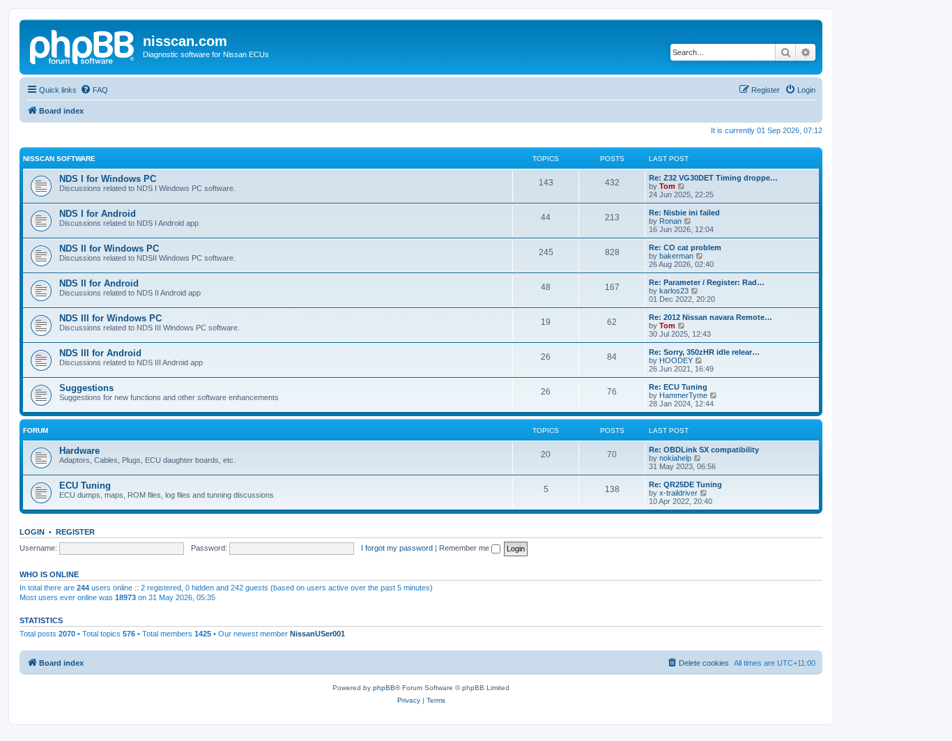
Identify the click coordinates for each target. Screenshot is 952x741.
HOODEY (676, 360)
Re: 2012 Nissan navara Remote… (710, 317)
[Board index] (83, 45)
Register (75, 532)
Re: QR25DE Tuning (685, 484)
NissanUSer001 (317, 633)
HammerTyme (683, 395)
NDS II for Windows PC (109, 248)
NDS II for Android (99, 283)
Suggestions (86, 388)
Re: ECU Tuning (678, 387)
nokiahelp (675, 458)
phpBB (384, 688)
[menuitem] (94, 90)
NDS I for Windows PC (107, 179)
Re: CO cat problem (685, 247)
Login (32, 532)
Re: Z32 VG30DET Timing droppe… (713, 178)
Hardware (79, 450)
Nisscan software (59, 158)
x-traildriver (678, 493)
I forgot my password (397, 548)
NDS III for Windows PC (110, 318)
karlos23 (674, 291)
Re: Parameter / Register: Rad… (707, 282)
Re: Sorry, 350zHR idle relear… (704, 352)
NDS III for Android (100, 353)
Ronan (670, 221)
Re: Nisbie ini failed (684, 212)
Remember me (465, 548)
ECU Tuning (85, 485)
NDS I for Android (97, 213)
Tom (667, 186)
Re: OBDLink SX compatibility (704, 449)
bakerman (676, 256)
